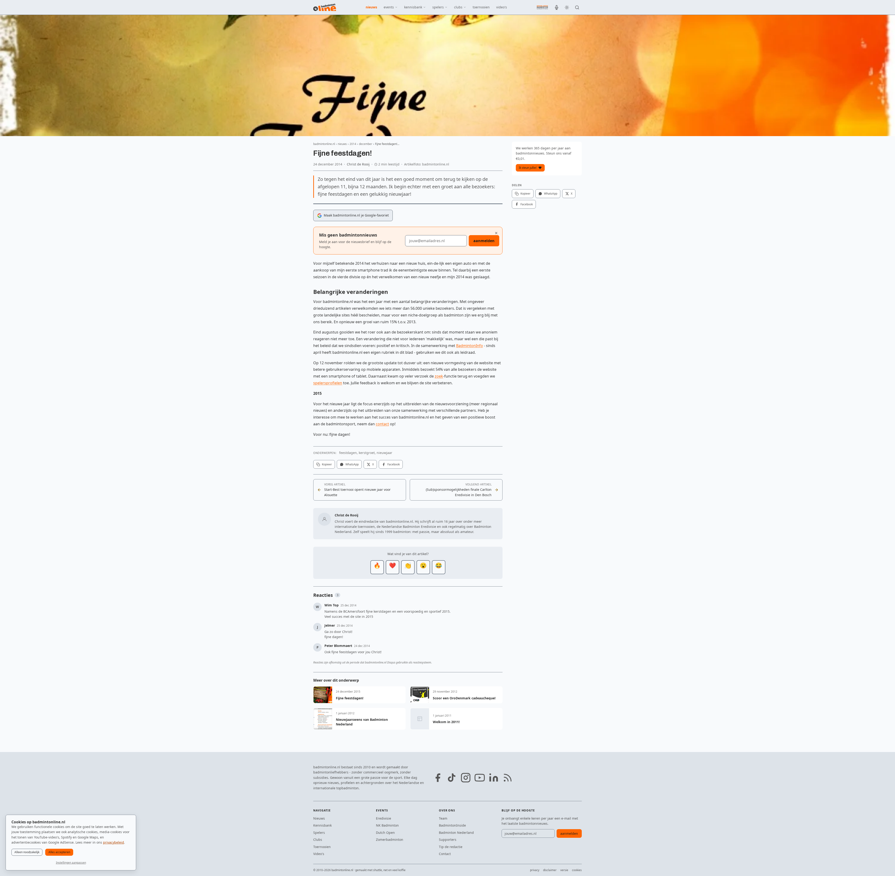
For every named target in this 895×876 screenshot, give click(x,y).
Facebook (393, 464)
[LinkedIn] (494, 778)
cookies (577, 870)
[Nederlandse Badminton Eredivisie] (542, 7)
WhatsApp (352, 464)
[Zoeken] (577, 7)
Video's (318, 854)
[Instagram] (466, 778)
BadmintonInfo (469, 345)
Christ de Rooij (358, 164)
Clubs (317, 839)
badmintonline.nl (324, 144)
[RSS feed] (508, 778)
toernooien (481, 7)
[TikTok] (452, 778)
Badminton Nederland (456, 832)
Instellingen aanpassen (71, 863)
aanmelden (484, 240)
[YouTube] (480, 778)
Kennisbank (322, 825)
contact (382, 423)
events (389, 7)
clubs (458, 7)
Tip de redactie (450, 847)
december (365, 144)
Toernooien (322, 847)
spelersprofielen (327, 382)
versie (564, 870)
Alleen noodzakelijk (26, 852)
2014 (353, 144)
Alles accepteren (59, 852)
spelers (438, 7)
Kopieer (327, 464)
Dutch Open (385, 832)
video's (501, 7)
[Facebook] (438, 778)
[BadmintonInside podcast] (556, 7)
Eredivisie (383, 818)
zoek (439, 376)
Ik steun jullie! (528, 168)
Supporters (447, 839)
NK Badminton (387, 825)
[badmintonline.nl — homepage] (324, 7)
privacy (534, 870)
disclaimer (550, 870)
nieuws (371, 7)
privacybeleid (113, 842)
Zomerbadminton (389, 839)
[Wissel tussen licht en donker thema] (566, 7)
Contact (445, 854)
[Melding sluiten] (496, 233)
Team (443, 818)
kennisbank (413, 7)
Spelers (319, 832)
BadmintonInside (452, 825)
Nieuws (319, 818)
